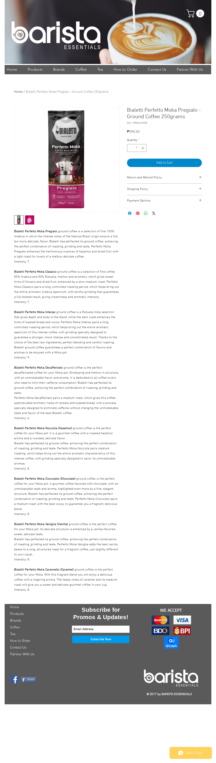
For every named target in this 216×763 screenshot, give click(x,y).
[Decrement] (130, 148)
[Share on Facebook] (129, 213)
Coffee (15, 627)
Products (17, 614)
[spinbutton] (136, 148)
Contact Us (18, 648)
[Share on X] (153, 213)
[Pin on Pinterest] (137, 213)
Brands (15, 621)
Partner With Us (22, 654)
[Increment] (143, 148)
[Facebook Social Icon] (14, 679)
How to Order (20, 641)
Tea (12, 634)
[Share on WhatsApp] (145, 213)
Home (18, 92)
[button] (196, 13)
